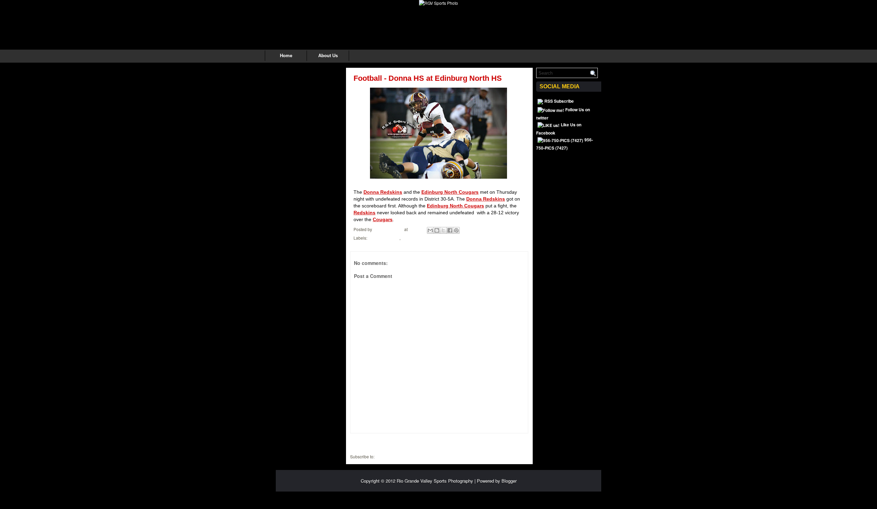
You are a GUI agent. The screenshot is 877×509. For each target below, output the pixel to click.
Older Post (515, 442)
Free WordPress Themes (377, 497)
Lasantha (435, 497)
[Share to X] (443, 230)
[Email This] (430, 230)
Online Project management (516, 497)
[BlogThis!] (436, 230)
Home (286, 55)
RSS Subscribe (559, 101)
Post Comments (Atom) (396, 456)
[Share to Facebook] (449, 230)
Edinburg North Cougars (450, 192)
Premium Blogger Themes (468, 497)
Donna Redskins (382, 192)
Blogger (509, 481)
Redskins (364, 212)
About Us (328, 55)
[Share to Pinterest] (456, 230)
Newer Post (364, 442)
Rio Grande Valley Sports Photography (435, 481)
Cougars (383, 219)
